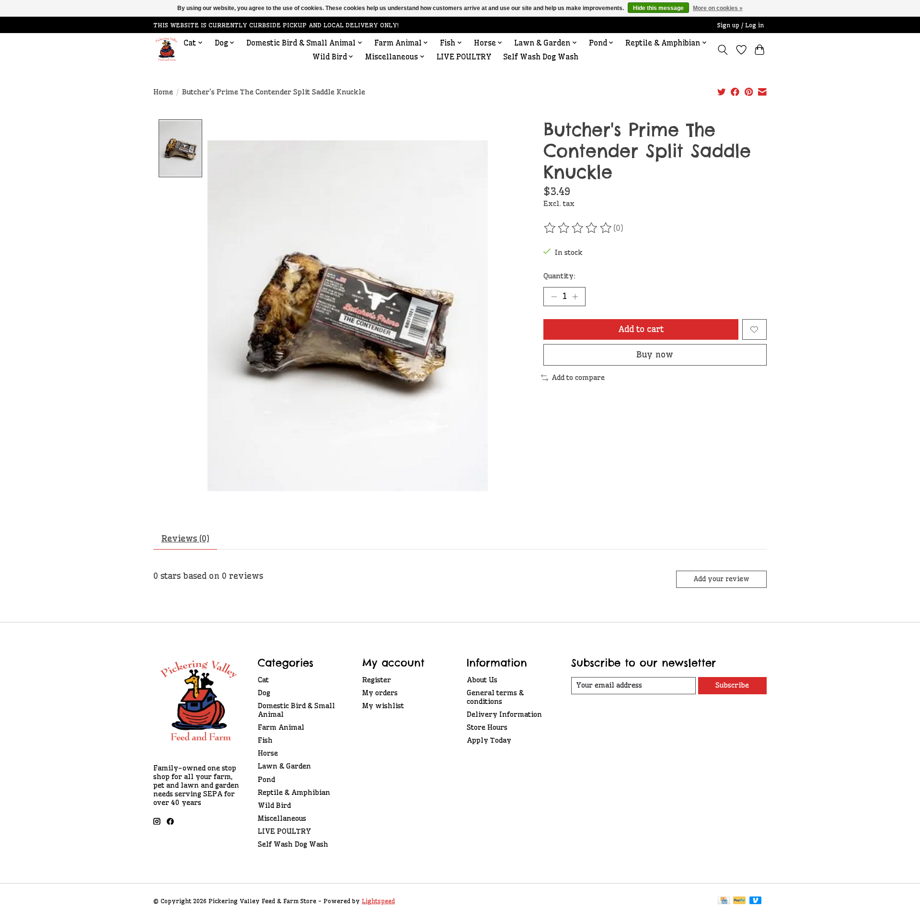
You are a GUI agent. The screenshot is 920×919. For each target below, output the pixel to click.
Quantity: (559, 276)
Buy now (654, 354)
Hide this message (658, 8)
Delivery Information (504, 714)
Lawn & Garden (284, 766)
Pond (266, 779)
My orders (380, 693)
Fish (265, 740)
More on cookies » (718, 8)
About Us (482, 680)
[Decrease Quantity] (554, 296)
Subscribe (732, 685)
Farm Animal (281, 727)
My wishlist (383, 705)
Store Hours (487, 727)
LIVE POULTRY (464, 56)
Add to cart (641, 329)
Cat (263, 680)
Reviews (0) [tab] (185, 538)
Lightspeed (378, 901)
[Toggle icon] (723, 49)
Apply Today (489, 740)
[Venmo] (755, 901)
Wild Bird (274, 805)
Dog (264, 693)
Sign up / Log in (740, 25)
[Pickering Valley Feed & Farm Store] (166, 49)
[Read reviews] (578, 228)
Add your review (721, 578)
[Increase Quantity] (575, 296)
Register (376, 680)
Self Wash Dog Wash (540, 56)
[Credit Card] (724, 901)
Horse (268, 753)
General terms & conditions (495, 697)
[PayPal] (739, 901)
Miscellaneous (282, 818)
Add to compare (578, 377)
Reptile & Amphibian (294, 792)
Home (163, 92)
